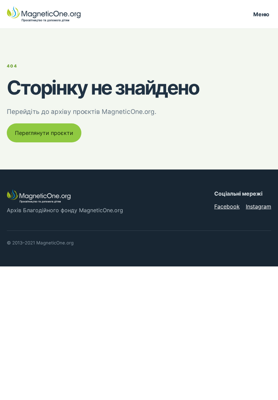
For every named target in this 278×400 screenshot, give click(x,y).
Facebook (227, 206)
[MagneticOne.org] (44, 14)
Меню (261, 14)
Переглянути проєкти (44, 132)
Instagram (258, 206)
